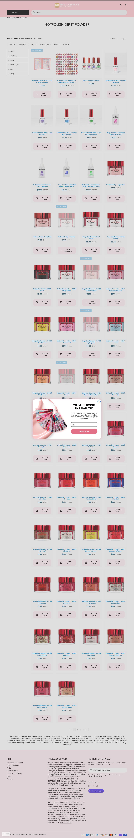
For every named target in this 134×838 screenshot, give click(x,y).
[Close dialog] (99, 401)
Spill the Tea (84, 431)
